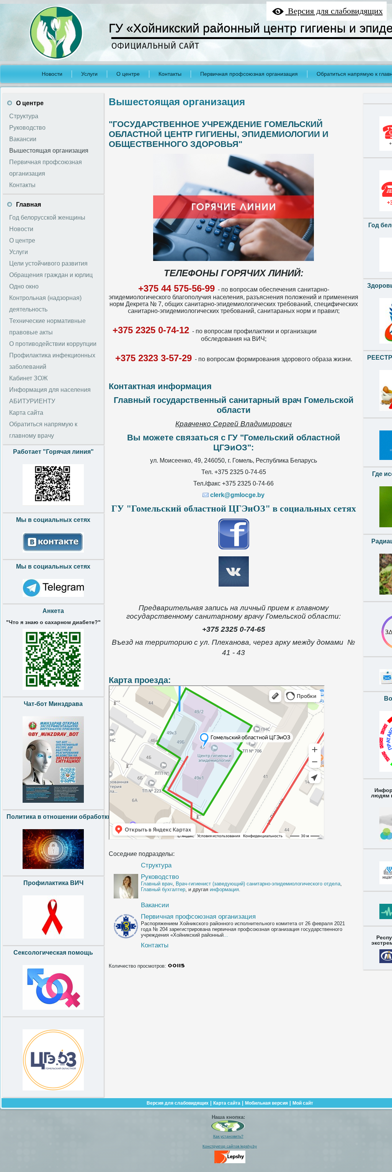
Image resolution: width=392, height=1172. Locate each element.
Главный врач (157, 884)
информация (224, 889)
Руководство (160, 876)
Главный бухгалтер (163, 889)
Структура (156, 865)
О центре (30, 103)
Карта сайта (226, 1103)
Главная (28, 204)
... (226, 935)
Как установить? (228, 1136)
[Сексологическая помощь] (53, 1012)
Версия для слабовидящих (178, 1103)
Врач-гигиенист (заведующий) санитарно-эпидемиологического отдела (258, 884)
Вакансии (155, 905)
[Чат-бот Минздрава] (53, 805)
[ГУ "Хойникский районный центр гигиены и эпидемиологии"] (228, 1130)
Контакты (154, 945)
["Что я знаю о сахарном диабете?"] (53, 692)
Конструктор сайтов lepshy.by (230, 1146)
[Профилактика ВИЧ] (53, 940)
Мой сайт (302, 1103)
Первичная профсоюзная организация (198, 916)
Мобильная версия (266, 1103)
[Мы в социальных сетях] (53, 554)
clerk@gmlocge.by (237, 495)
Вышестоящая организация (177, 102)
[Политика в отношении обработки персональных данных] (53, 871)
